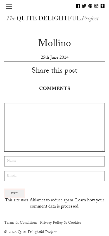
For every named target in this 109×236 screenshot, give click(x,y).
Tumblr (102, 5)
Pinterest (90, 5)
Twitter (84, 5)
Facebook (77, 5)
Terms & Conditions (20, 223)
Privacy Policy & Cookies (60, 223)
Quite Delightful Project (54, 18)
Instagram (96, 5)
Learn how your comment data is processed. (67, 204)
